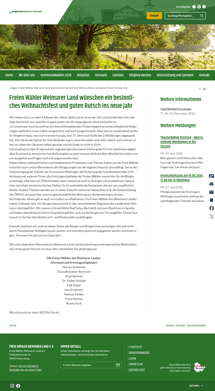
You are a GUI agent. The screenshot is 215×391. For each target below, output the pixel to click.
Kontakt (154, 15)
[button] (13, 47)
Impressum (136, 364)
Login (132, 358)
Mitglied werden (140, 75)
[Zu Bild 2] (110, 67)
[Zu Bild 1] (105, 67)
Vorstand (101, 75)
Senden (170, 325)
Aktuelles (83, 75)
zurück (12, 325)
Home (9, 75)
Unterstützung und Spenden (175, 75)
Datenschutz (137, 370)
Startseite (135, 347)
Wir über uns (27, 75)
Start (14, 87)
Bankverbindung (139, 353)
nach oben (194, 386)
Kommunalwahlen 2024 (56, 75)
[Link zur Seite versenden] (199, 89)
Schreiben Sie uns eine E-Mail (25, 369)
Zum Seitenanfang (196, 325)
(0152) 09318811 (28, 365)
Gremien (118, 75)
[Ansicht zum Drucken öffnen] (204, 89)
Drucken (180, 325)
